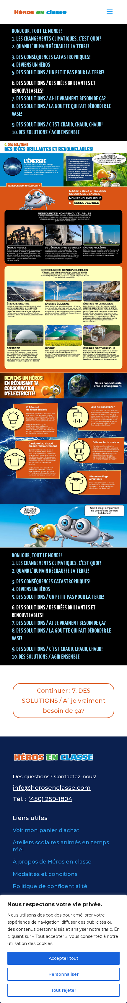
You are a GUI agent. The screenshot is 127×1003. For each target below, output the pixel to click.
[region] (63, 949)
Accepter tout (63, 958)
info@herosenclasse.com (52, 787)
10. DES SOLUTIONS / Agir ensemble (46, 132)
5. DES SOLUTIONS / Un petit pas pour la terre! (58, 73)
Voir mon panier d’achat (46, 830)
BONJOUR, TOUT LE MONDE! (37, 31)
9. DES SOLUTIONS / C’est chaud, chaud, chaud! (57, 125)
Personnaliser (63, 974)
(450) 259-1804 (50, 799)
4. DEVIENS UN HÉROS (31, 65)
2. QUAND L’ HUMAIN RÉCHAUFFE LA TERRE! (50, 46)
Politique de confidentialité (50, 886)
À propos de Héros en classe (52, 861)
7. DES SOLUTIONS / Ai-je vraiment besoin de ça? (59, 99)
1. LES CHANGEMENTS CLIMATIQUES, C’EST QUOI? (56, 39)
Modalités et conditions (45, 874)
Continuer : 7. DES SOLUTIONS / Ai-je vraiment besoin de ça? (63, 700)
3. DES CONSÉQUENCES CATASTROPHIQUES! (51, 57)
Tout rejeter (63, 990)
